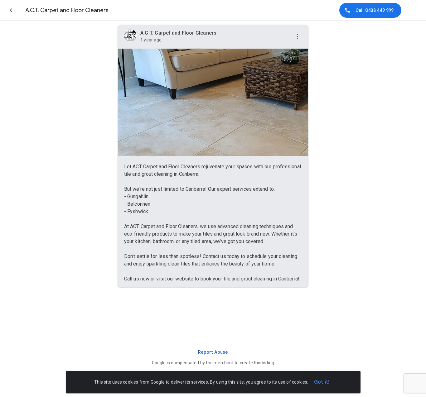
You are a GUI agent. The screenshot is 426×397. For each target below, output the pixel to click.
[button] (297, 36)
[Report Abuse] (213, 352)
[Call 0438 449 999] (370, 10)
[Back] (10, 10)
